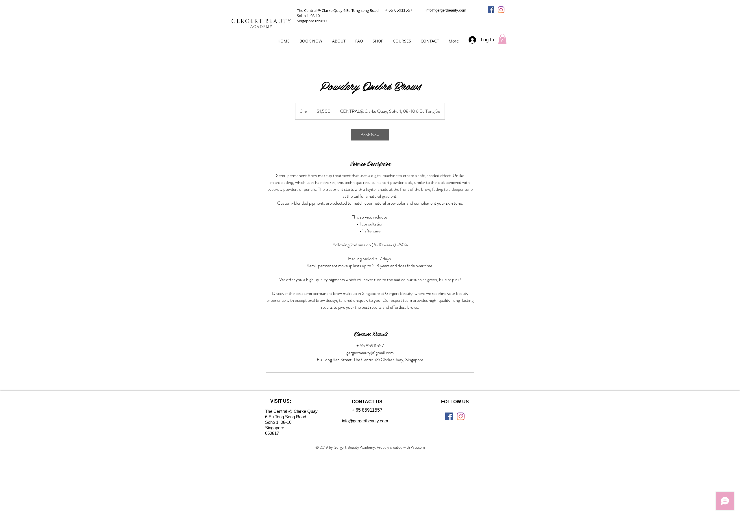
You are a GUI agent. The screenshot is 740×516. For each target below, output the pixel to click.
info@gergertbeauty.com (446, 10)
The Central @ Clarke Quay (291, 411)
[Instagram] (501, 9)
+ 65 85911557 (398, 10)
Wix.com (418, 447)
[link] (370, 134)
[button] (502, 39)
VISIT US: (280, 401)
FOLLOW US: (455, 401)
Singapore (275, 427)
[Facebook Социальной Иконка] (491, 9)
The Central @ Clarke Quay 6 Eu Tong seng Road (338, 10)
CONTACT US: (368, 401)
